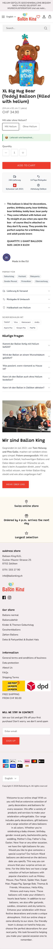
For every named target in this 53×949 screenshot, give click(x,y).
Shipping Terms (10, 677)
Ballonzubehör (10, 620)
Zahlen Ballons (10, 634)
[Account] (43, 17)
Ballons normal (10, 615)
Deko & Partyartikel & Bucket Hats (20, 639)
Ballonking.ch (24, 786)
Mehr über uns (15, 484)
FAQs (5, 672)
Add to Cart (26, 165)
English (9, 16)
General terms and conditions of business (24, 657)
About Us (7, 667)
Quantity (7, 146)
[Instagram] (9, 597)
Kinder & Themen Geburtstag (18, 624)
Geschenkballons (11, 629)
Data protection (10, 662)
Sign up (11, 740)
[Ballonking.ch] (27, 17)
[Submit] (45, 28)
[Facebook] (4, 597)
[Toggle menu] (3, 17)
